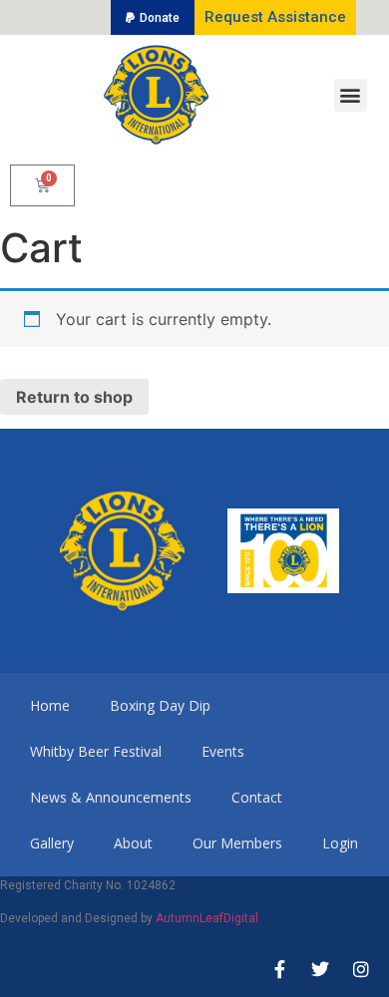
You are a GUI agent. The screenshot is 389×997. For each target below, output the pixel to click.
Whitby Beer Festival (96, 751)
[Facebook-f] (279, 969)
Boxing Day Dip (160, 705)
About (133, 842)
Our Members (237, 842)
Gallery (52, 842)
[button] (152, 17)
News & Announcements (111, 797)
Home (50, 705)
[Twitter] (320, 969)
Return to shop (74, 397)
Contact (256, 797)
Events (222, 751)
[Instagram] (361, 969)
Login (340, 842)
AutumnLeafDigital (207, 918)
